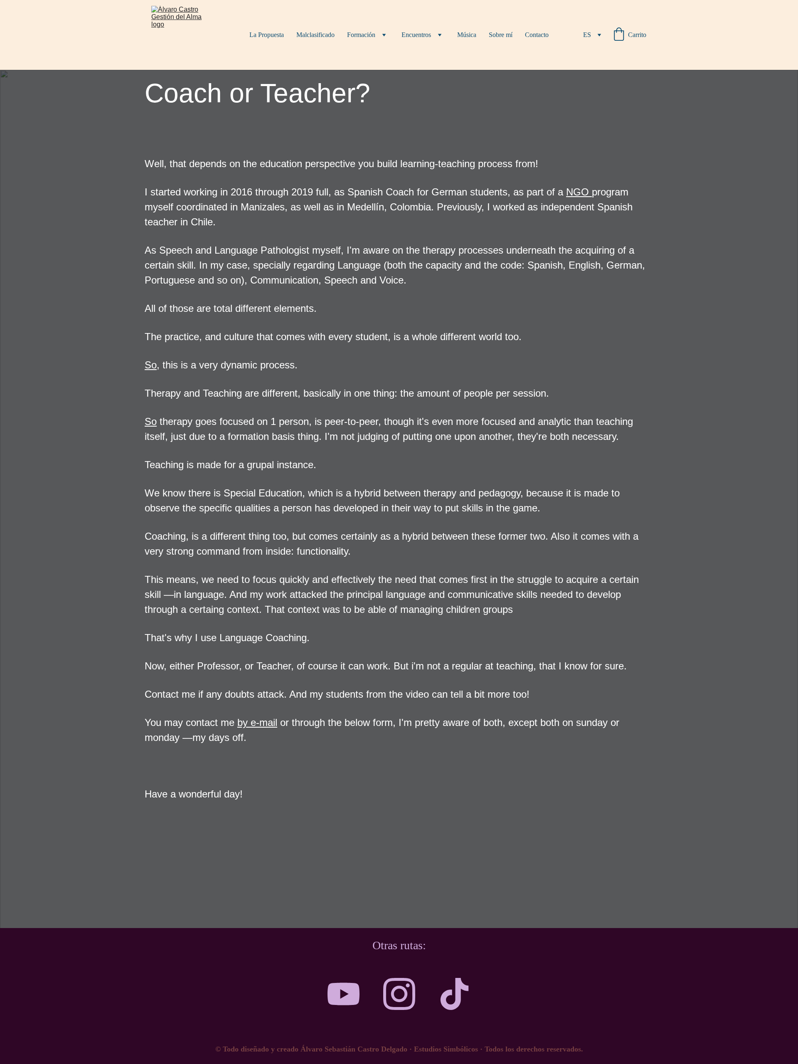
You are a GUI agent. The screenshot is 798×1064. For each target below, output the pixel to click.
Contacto (537, 34)
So (151, 364)
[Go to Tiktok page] (454, 994)
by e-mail (257, 722)
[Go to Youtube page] (344, 994)
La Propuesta (266, 34)
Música (466, 34)
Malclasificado (315, 34)
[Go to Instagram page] (399, 994)
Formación (361, 34)
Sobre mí (500, 34)
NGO (579, 191)
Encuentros (416, 34)
